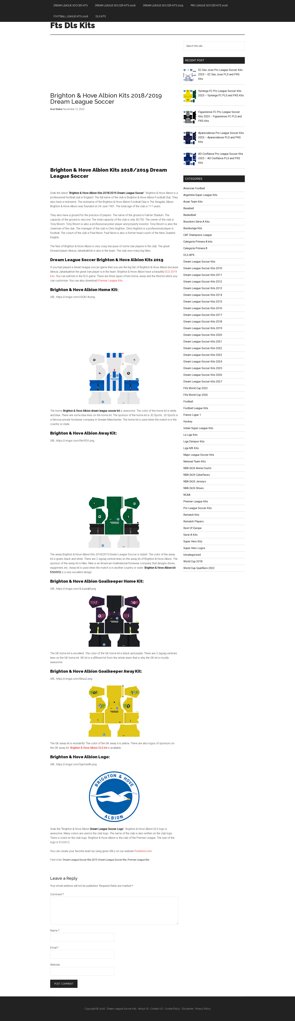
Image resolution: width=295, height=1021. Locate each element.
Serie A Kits (190, 534)
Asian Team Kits (193, 201)
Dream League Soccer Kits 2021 (202, 341)
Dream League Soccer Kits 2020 (202, 335)
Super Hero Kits (192, 541)
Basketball (189, 215)
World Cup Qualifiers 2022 (199, 568)
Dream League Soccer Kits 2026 (202, 374)
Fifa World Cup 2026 (195, 394)
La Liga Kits (190, 434)
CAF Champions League (197, 235)
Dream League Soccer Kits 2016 (202, 308)
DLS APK (188, 255)
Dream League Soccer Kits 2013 (202, 288)
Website (55, 964)
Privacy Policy (203, 1008)
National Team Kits (194, 461)
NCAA (186, 494)
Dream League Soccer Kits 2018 (202, 321)
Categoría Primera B (195, 248)
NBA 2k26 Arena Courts (197, 468)
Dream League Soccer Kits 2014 (202, 295)
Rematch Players (193, 521)
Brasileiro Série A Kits (196, 221)
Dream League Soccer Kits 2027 (202, 381)
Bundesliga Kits (192, 228)
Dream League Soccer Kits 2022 (202, 348)
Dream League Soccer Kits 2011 (202, 275)
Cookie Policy (172, 1008)
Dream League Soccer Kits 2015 (202, 301)
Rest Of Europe (192, 528)
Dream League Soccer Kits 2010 (202, 268)
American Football (194, 188)
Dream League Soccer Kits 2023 (202, 355)
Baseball (188, 208)
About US (143, 1008)
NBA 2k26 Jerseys (194, 481)
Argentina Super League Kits (200, 195)
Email (54, 947)
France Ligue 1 (192, 414)
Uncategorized (192, 554)
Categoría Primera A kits (197, 241)
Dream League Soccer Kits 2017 (202, 315)
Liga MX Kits (191, 448)
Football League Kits (195, 408)
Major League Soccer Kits (198, 454)
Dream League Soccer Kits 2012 (202, 281)
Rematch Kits (191, 514)
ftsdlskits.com (143, 851)
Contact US (156, 1008)
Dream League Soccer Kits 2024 (202, 361)
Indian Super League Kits (198, 428)
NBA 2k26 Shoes (193, 488)
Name (54, 930)
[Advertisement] (114, 67)
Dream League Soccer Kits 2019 (80, 859)
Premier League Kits (110, 280)
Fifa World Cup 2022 (195, 388)
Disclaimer (187, 1008)
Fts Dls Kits (72, 25)
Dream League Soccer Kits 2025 (202, 368)
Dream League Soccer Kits (112, 859)
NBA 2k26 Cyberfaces (196, 474)
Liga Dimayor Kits (194, 441)
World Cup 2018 (192, 561)
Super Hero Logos (194, 548)
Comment (57, 894)
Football (188, 401)
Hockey (187, 421)
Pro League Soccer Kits (197, 508)
